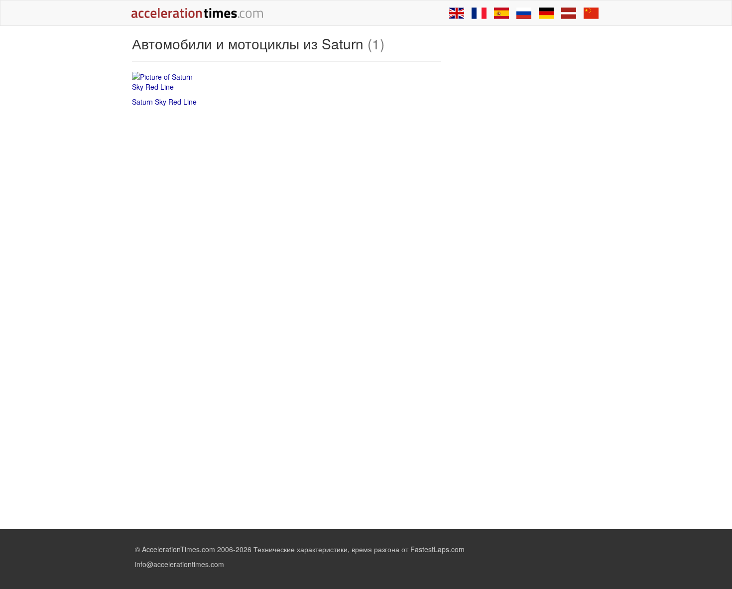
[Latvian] (568, 12)
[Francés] (479, 12)
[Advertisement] (526, 185)
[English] (456, 12)
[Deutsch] (546, 12)
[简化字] (591, 12)
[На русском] (523, 12)
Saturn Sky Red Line (164, 102)
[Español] (501, 12)
